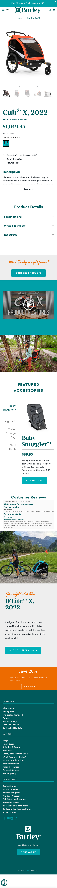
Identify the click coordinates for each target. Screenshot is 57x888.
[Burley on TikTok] (15, 819)
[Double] (6, 143)
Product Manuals (11, 763)
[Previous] (20, 86)
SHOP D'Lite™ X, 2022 (23, 650)
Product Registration (13, 760)
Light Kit (10, 421)
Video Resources (11, 766)
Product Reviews (11, 789)
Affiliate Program (11, 792)
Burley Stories (9, 786)
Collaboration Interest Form (16, 809)
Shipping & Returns (12, 747)
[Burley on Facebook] (4, 819)
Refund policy (9, 773)
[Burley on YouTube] (8, 819)
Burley (26, 870)
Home (20, 18)
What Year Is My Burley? (14, 757)
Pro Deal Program (11, 795)
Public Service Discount (14, 799)
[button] (8, 9)
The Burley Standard (13, 714)
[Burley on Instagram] (12, 819)
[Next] (37, 86)
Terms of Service (11, 724)
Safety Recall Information (15, 753)
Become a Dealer (11, 802)
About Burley (9, 708)
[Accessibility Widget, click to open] (4, 882)
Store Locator (9, 812)
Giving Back (8, 711)
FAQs (5, 740)
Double (5, 143)
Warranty (7, 750)
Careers (6, 718)
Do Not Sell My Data (12, 728)
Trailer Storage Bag (11, 433)
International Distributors (15, 805)
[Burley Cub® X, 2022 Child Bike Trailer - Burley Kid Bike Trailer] (28, 53)
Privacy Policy (10, 721)
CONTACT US (28, 852)
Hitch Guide (8, 743)
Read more (28, 189)
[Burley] (28, 10)
